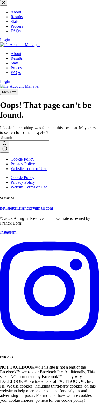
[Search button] (4, 147)
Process (17, 68)
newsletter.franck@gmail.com (26, 208)
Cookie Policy (22, 159)
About (16, 53)
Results (17, 58)
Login (5, 81)
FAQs (16, 72)
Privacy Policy (23, 164)
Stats (14, 63)
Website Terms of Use (29, 168)
